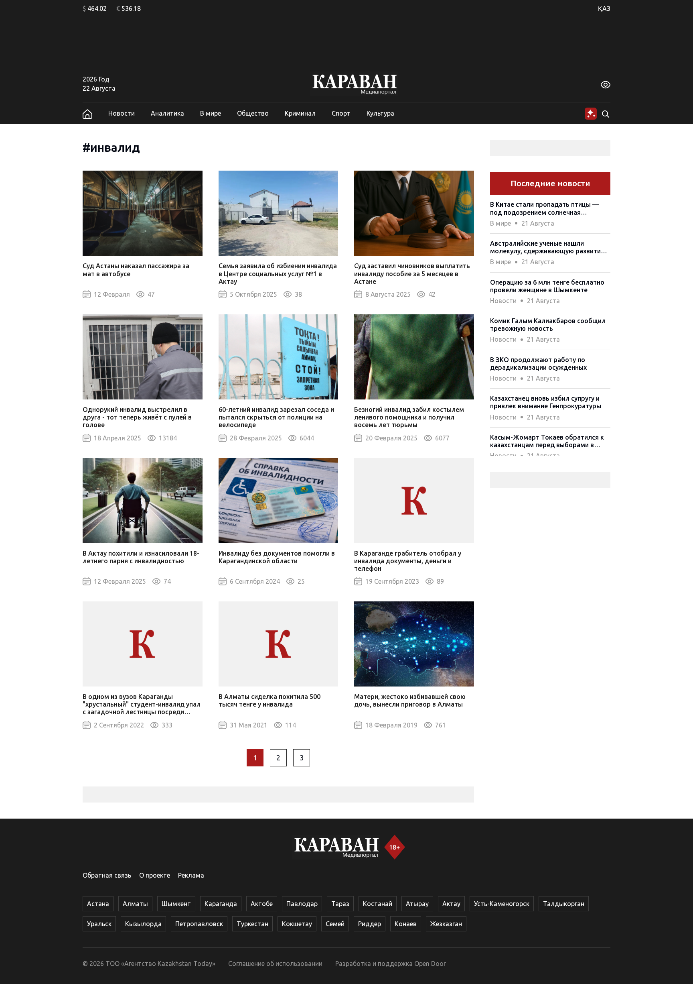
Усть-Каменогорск (501, 903)
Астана (98, 903)
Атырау (417, 903)
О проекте (154, 875)
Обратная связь (107, 875)
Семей (335, 923)
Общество (253, 113)
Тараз (340, 903)
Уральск (99, 923)
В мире (210, 113)
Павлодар (302, 903)
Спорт (341, 113)
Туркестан (252, 923)
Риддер (369, 923)
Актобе (262, 903)
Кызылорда (143, 923)
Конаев (406, 923)
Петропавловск (199, 923)
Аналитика (167, 113)
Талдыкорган (563, 903)
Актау (451, 903)
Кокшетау (297, 923)
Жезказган (446, 923)
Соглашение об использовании (275, 963)
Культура (380, 113)
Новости (121, 113)
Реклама (191, 875)
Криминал (300, 113)
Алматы (135, 903)
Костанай (377, 903)
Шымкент (176, 903)
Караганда (221, 903)
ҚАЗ (604, 8)
